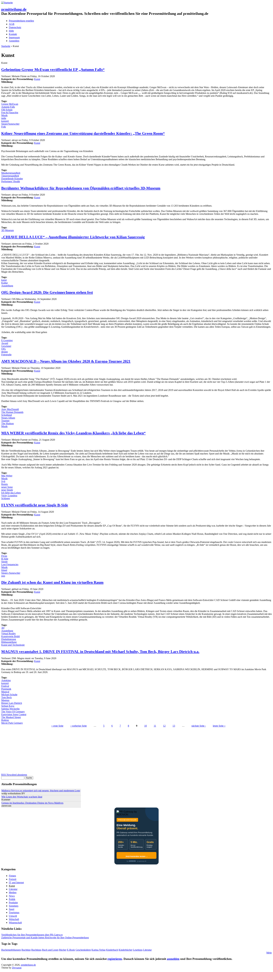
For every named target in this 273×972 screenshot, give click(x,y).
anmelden (173, 958)
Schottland (6, 415)
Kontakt (13, 34)
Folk (3, 126)
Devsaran (16, 967)
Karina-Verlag (98, 950)
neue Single (7, 490)
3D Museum (7, 230)
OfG (3, 349)
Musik (4, 115)
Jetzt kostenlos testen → (136, 856)
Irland (4, 570)
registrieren (114, 958)
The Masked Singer (11, 717)
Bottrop (5, 720)
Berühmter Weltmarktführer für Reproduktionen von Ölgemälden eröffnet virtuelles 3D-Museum (80, 188)
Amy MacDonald (10, 409)
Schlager (5, 498)
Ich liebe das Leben (11, 492)
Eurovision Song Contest (13, 714)
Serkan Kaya (7, 706)
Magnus (5, 700)
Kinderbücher (125, 950)
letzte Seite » (219, 725)
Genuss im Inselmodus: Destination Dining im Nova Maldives (32, 803)
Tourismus (14, 912)
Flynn (4, 556)
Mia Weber (6, 475)
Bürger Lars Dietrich (11, 703)
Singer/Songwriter (10, 124)
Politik (12, 899)
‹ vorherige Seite (78, 725)
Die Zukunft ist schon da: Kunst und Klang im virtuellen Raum (52, 582)
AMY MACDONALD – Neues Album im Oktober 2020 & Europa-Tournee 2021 (65, 361)
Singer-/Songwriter (10, 573)
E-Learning (7, 340)
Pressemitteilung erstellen (21, 20)
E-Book (71, 950)
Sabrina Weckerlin (10, 708)
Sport (11, 909)
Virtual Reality (8, 633)
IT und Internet (16, 882)
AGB (11, 24)
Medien (12, 892)
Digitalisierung (8, 639)
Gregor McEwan (9, 104)
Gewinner (6, 346)
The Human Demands (12, 412)
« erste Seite (57, 725)
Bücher (62, 950)
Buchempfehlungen (11, 950)
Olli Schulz (6, 109)
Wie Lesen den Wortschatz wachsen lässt (21, 796)
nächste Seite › (198, 725)
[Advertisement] (96, 751)
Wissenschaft (15, 922)
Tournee (5, 420)
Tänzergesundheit (10, 175)
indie (3, 118)
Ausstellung (7, 285)
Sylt (3, 481)
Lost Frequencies (9, 564)
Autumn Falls (8, 106)
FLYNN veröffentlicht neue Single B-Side (34, 505)
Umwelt (13, 916)
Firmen (12, 875)
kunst (4, 280)
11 (155, 725)
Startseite (5, 46)
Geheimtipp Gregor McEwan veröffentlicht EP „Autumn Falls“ (53, 69)
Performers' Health (10, 181)
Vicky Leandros (9, 495)
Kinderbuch (112, 950)
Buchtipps (36, 950)
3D (2, 628)
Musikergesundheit (10, 173)
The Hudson (7, 423)
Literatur (13, 889)
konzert (5, 121)
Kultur (4, 282)
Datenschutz (15, 27)
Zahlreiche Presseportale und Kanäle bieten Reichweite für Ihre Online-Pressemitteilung (45, 937)
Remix (4, 484)
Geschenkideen (83, 950)
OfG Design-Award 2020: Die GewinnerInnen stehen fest (47, 292)
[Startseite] (7, 2)
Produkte (13, 902)
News (12, 896)
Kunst (37, 79)
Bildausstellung (9, 642)
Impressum (14, 37)
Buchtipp (26, 950)
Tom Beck (6, 697)
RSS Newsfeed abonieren (14, 774)
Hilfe (11, 30)
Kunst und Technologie (13, 645)
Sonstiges (13, 906)
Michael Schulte (9, 694)
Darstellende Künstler (12, 178)
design (4, 351)
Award (4, 343)
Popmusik (6, 689)
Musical (5, 691)
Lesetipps (138, 950)
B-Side (4, 558)
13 (174, 725)
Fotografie (6, 354)
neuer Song (7, 487)
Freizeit (12, 879)
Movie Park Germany (12, 723)
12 (164, 725)
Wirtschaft (14, 919)
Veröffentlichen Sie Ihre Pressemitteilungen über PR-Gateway (32, 934)
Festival (5, 686)
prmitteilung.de (14, 9)
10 (145, 725)
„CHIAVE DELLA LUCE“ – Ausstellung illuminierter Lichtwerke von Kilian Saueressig (73, 237)
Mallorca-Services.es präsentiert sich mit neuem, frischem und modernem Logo (40, 790)
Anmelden (14, 40)
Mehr (269, 952)
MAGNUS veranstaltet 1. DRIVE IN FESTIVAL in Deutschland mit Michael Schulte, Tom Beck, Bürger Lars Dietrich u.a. (100, 652)
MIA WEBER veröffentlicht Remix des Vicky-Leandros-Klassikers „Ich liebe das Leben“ (73, 433)
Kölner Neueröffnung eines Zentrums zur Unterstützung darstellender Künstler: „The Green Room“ (83, 133)
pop (3, 575)
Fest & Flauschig (9, 112)
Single (4, 561)
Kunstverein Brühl (10, 636)
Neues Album (8, 417)
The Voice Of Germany (13, 711)
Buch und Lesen (50, 950)
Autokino (6, 680)
